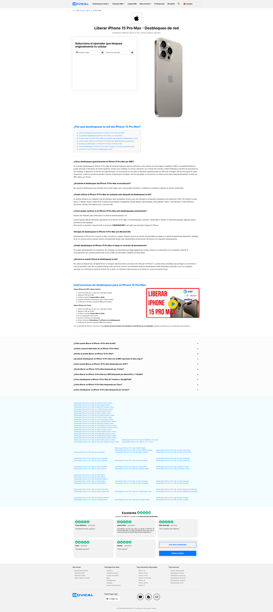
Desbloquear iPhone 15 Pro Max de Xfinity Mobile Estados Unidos (95, 431)
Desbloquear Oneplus (178, 580)
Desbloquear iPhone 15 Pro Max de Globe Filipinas (131, 460)
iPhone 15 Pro (143, 583)
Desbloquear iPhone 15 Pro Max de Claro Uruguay (172, 499)
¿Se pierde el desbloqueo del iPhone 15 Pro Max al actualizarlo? (100, 135)
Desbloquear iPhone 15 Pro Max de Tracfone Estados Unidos (93, 419)
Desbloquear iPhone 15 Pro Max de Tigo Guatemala (172, 460)
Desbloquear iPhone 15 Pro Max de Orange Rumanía (90, 499)
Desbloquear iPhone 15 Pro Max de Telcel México (90, 477)
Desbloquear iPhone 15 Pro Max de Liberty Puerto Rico (91, 491)
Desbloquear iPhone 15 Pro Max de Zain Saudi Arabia (132, 499)
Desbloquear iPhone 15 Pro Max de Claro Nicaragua (131, 483)
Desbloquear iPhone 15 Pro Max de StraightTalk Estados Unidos (94, 433)
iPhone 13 (142, 570)
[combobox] (88, 52)
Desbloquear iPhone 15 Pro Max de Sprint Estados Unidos (92, 411)
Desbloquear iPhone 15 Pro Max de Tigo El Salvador (90, 460)
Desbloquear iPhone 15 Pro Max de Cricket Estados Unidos (93, 417)
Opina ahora (177, 553)
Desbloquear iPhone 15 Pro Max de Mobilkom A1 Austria (140, 440)
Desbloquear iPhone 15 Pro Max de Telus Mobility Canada (133, 450)
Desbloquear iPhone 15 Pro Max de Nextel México (90, 481)
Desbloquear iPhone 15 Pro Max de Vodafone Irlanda (132, 468)
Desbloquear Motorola (178, 578)
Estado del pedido (113, 575)
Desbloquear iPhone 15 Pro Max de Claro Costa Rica (173, 450)
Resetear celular (80, 575)
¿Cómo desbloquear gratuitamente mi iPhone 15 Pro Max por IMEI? (101, 133)
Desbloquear (82, 10)
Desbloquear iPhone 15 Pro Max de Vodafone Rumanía (91, 497)
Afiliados (109, 583)
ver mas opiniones (178, 545)
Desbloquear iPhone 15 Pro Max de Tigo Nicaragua (131, 481)
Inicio (74, 10)
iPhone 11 (142, 585)
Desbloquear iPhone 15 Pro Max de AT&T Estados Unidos (92, 413)
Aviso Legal (147, 608)
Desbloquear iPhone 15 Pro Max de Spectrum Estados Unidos (94, 423)
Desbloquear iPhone (177, 573)
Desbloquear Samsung (178, 575)
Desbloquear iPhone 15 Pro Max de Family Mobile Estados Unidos (95, 437)
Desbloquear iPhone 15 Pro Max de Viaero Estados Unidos (93, 429)
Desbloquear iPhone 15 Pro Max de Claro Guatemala (173, 458)
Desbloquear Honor (177, 583)
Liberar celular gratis (177, 570)
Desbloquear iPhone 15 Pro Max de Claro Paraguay (172, 481)
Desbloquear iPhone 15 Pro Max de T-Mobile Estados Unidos (93, 409)
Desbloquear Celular (100, 4)
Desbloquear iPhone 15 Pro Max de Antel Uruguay (172, 497)
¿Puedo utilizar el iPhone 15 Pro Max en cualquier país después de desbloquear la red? (108, 138)
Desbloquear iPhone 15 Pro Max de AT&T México (89, 475)
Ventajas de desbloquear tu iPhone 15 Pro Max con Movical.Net (100, 144)
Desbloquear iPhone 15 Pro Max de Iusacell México (90, 483)
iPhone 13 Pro (143, 573)
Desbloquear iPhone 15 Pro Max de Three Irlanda (130, 466)
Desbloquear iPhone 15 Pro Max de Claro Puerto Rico (91, 489)
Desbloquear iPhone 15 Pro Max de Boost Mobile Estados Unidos (95, 421)
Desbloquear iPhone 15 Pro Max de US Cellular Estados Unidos (94, 415)
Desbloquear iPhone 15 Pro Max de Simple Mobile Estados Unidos (95, 435)
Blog (108, 578)
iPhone (90, 10)
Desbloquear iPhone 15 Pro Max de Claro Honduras (90, 466)
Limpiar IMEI (132, 4)
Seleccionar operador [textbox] (113, 52)
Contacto (110, 570)
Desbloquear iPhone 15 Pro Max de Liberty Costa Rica (173, 452)
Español (189, 4)
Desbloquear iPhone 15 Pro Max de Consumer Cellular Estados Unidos (96, 442)
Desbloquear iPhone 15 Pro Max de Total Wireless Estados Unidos (95, 425)
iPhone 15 (142, 580)
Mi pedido (171, 4)
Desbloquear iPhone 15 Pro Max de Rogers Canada (131, 452)
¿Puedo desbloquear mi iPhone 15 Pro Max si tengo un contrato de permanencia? (106, 146)
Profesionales (159, 4)
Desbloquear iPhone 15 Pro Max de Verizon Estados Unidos (93, 403)
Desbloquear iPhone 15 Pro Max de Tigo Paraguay (172, 483)
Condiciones (139, 608)
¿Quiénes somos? (112, 573)
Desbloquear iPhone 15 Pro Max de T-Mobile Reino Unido (133, 491)
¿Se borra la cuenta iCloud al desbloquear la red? (95, 149)
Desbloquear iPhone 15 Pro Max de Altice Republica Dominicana (176, 491)
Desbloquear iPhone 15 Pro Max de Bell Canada (130, 448)
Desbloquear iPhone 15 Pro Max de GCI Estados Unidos (92, 405)
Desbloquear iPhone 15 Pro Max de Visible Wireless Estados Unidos (96, 427)
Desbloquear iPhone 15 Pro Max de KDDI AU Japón (172, 466)
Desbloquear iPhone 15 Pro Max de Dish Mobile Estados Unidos (94, 440)
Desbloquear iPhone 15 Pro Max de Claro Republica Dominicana (176, 489)
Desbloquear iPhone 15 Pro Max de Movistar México (91, 479)
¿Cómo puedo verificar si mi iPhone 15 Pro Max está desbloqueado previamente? (106, 141)
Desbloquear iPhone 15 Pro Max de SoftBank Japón (172, 468)
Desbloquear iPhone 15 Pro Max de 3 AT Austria (137, 442)
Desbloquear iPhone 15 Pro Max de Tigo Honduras (90, 468)
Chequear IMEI (117, 4)
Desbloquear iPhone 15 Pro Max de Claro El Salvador (91, 458)
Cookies (153, 608)
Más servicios (145, 4)
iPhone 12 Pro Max (145, 578)
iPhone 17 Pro (143, 575)
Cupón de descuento (114, 585)
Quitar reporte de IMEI (82, 578)
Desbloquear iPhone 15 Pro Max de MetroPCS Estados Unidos (94, 407)
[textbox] (88, 52)
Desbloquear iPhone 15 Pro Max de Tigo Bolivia (89, 452)
